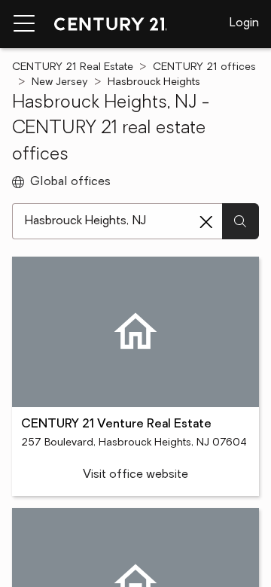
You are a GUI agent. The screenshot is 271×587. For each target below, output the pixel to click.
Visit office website (135, 475)
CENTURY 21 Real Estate (72, 67)
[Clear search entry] (206, 222)
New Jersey (60, 82)
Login (244, 23)
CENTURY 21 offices (204, 67)
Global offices (70, 182)
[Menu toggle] (24, 24)
